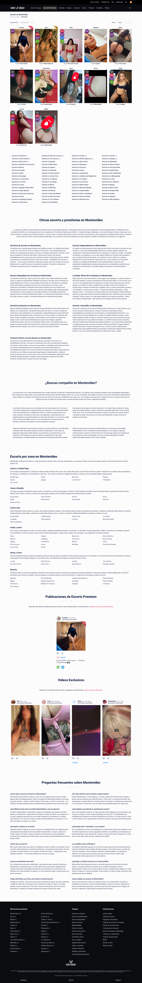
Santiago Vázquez (108, 564)
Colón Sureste (14, 544)
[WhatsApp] (58, 667)
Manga (12, 581)
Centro (43, 477)
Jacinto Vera (76, 516)
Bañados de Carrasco (48, 584)
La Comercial (76, 480)
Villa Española (45, 519)
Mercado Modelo (108, 519)
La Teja (12, 561)
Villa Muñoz (107, 480)
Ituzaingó (75, 584)
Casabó (74, 561)
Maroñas (13, 578)
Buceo (105, 497)
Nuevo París (45, 564)
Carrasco (106, 499)
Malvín (12, 499)
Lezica (43, 544)
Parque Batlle (14, 516)
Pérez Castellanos (16, 522)
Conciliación (45, 541)
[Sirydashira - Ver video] (116, 730)
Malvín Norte (45, 499)
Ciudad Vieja (14, 477)
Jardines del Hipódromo (80, 578)
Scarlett (68, 618)
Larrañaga (13, 519)
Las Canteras (14, 586)
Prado (12, 536)
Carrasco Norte (15, 502)
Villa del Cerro (45, 561)
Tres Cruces (14, 482)
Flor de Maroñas (46, 578)
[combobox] (27, 22)
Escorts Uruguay (14, 17)
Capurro (43, 536)
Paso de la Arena (15, 564)
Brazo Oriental (107, 539)
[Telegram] (62, 667)
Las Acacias (14, 547)
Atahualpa (44, 539)
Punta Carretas (46, 497)
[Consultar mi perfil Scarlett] (59, 618)
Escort (21, 63)
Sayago (12, 541)
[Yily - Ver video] (25, 730)
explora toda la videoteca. (93, 690)
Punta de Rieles (108, 581)
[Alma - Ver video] (86, 730)
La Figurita (106, 516)
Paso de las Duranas (109, 544)
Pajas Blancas (76, 564)
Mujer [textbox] (120, 22)
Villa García (14, 584)
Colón (105, 541)
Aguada (43, 480)
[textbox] (25, 22)
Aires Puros (76, 539)
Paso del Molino (108, 536)
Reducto (12, 539)
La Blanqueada (46, 516)
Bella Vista (75, 536)
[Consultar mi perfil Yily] (13, 702)
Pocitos (74, 497)
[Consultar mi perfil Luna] (44, 702)
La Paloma (106, 584)
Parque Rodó (14, 497)
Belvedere (75, 544)
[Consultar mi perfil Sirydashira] (104, 702)
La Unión (75, 519)
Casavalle (75, 581)
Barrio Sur (75, 477)
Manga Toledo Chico (47, 581)
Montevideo (65, 619)
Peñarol (74, 541)
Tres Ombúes (107, 561)
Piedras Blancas (108, 578)
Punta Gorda (76, 499)
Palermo (105, 477)
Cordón (12, 480)
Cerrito (43, 547)
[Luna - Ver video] (56, 730)
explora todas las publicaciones (101, 607)
